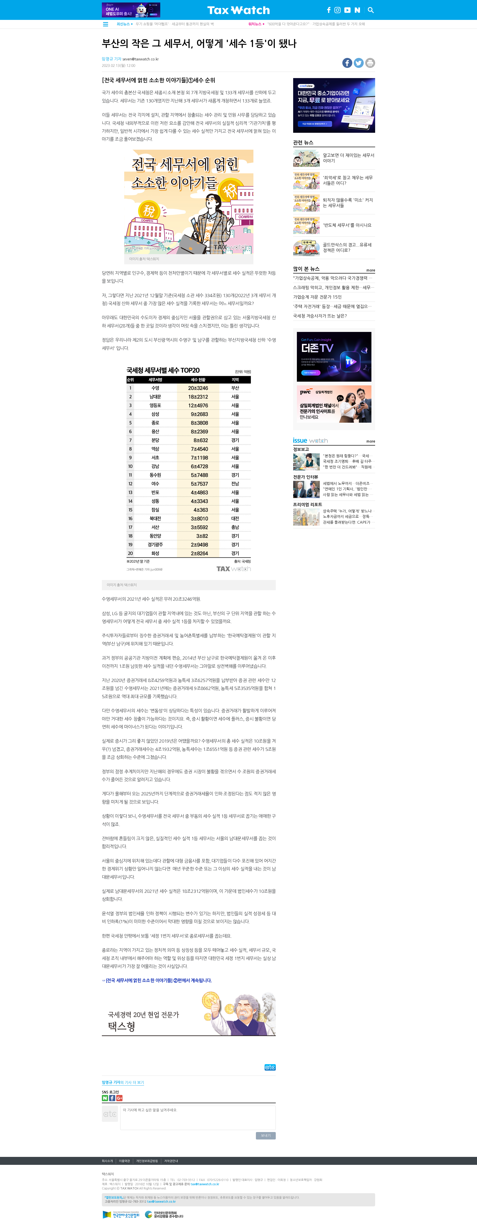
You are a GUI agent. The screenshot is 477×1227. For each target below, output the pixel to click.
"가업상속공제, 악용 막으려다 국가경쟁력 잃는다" (337, 278)
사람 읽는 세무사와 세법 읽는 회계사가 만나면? (360, 495)
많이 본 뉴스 (306, 269)
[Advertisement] (334, 570)
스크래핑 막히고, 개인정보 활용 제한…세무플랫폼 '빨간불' (345, 287)
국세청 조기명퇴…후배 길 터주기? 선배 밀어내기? (362, 461)
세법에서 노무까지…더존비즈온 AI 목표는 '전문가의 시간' (368, 483)
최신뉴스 (123, 24)
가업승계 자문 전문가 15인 (317, 297)
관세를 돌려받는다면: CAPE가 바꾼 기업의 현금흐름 (364, 522)
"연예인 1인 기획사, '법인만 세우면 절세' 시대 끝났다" (366, 489)
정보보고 (301, 450)
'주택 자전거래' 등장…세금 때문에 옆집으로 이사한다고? (344, 306)
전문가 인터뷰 (305, 477)
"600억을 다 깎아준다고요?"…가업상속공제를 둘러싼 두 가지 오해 (316, 24)
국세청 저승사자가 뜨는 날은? (320, 316)
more (370, 270)
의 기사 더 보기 (123, 1082)
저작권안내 (171, 1161)
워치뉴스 (254, 24)
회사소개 (107, 1161)
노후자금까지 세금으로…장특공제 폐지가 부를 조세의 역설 (369, 516)
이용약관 (124, 1161)
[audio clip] (357, 9)
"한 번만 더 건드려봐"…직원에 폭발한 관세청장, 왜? (364, 467)
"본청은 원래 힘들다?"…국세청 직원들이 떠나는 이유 (365, 456)
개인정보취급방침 (147, 1161)
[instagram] (337, 9)
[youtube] (347, 9)
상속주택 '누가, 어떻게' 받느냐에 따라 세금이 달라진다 (366, 511)
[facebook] (329, 9)
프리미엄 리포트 (307, 505)
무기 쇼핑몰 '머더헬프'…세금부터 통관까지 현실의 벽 (175, 24)
